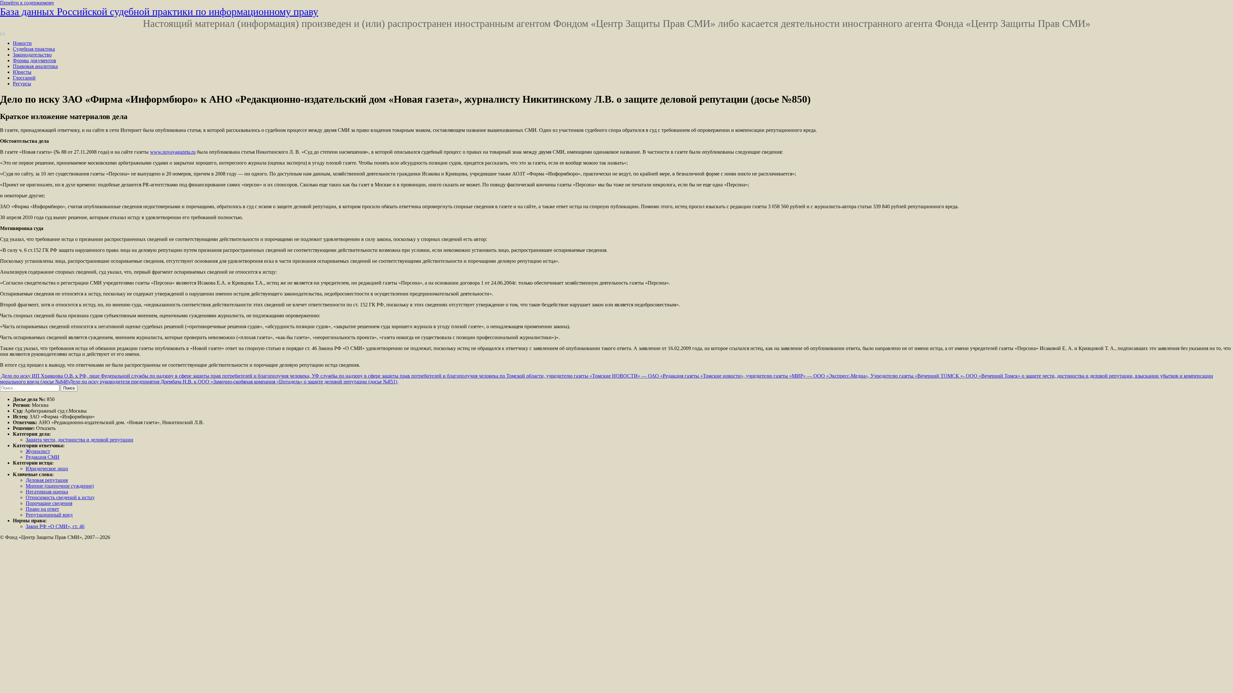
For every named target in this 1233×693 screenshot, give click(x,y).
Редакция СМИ (42, 457)
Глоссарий (24, 78)
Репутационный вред (49, 515)
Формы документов (34, 60)
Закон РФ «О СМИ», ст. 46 (55, 526)
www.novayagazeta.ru (173, 152)
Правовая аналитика (35, 66)
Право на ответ (42, 509)
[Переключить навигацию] (2, 34)
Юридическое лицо (47, 468)
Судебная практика (34, 49)
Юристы (22, 72)
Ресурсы (22, 83)
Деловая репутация (47, 480)
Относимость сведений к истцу (60, 497)
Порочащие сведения (49, 503)
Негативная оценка (47, 491)
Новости (22, 43)
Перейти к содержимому (27, 2)
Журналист (38, 451)
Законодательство (32, 54)
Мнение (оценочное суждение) (60, 486)
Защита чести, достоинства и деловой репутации (79, 439)
